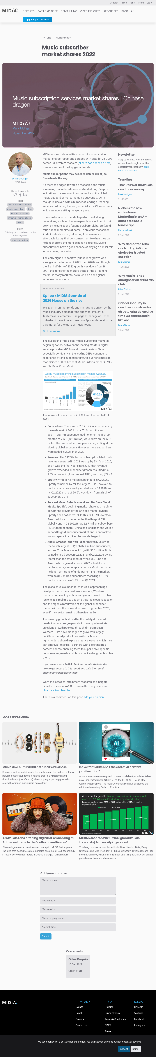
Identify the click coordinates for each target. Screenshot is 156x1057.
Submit (46, 936)
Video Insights (90, 11)
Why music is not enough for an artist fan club (136, 280)
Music (20, 222)
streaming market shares (19, 218)
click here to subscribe (56, 690)
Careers (80, 1019)
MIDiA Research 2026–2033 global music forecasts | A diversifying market (109, 840)
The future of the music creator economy (135, 187)
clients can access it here (94, 163)
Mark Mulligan (125, 194)
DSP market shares (19, 213)
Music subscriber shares (20, 205)
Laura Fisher (124, 262)
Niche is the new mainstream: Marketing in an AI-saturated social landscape (132, 216)
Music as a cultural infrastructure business (34, 767)
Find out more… (52, 331)
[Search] (131, 11)
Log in (149, 3)
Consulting (69, 11)
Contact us (81, 1025)
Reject (136, 1049)
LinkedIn (138, 1007)
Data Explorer (47, 11)
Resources (111, 11)
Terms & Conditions (115, 1019)
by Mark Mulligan (20, 178)
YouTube (138, 1013)
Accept (124, 1049)
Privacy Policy (112, 1013)
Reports (29, 11)
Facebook (139, 1019)
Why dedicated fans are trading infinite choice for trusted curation (133, 250)
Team (141, 3)
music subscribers (15, 209)
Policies (109, 1007)
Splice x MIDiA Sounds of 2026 (64, 298)
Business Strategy (20, 240)
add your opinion (94, 697)
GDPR (108, 1025)
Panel (132, 3)
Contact (114, 3)
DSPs (30, 209)
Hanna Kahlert (125, 230)
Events (79, 1007)
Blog (124, 11)
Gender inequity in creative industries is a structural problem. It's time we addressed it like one (135, 311)
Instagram (139, 1025)
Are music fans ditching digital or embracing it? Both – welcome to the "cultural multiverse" (38, 840)
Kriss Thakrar (124, 289)
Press (124, 3)
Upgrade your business (37, 19)
